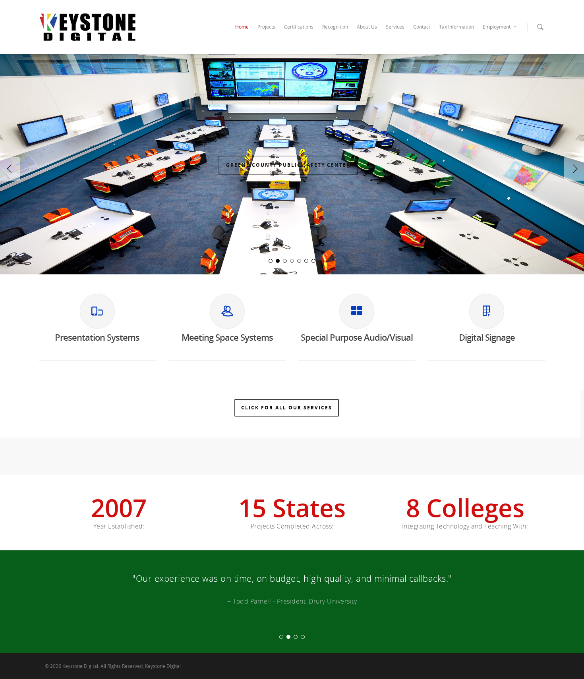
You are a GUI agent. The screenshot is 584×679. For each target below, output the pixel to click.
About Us (367, 26)
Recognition (335, 26)
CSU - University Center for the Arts (288, 175)
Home (242, 26)
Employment (497, 26)
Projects (266, 26)
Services (395, 26)
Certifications (298, 26)
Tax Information (456, 26)
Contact (421, 26)
